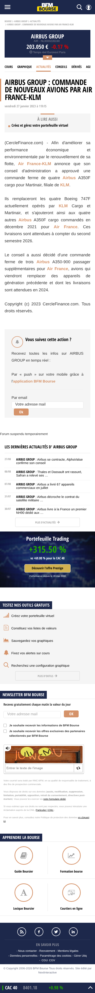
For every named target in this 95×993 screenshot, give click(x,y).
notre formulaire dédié (54, 799)
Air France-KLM (34, 163)
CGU (45, 960)
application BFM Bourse (34, 381)
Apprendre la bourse (21, 837)
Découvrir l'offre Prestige (47, 568)
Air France (65, 227)
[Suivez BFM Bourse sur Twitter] (56, 931)
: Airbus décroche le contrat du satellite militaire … (47, 498)
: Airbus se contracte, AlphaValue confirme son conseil (49, 461)
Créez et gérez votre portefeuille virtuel (40, 125)
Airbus (69, 177)
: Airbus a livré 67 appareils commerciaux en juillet (45, 486)
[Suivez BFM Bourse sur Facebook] (39, 931)
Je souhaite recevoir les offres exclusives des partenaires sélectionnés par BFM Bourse (47, 733)
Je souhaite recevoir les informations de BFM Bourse (44, 725)
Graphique (24, 67)
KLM (64, 185)
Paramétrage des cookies (55, 955)
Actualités (35, 21)
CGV (52, 960)
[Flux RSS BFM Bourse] (21, 931)
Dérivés (76, 67)
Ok (21, 412)
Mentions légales (68, 950)
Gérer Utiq (80, 955)
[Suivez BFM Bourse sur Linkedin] (73, 931)
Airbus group (20, 21)
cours (9, 67)
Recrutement (47, 950)
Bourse (8, 21)
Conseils (61, 67)
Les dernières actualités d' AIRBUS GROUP (41, 447)
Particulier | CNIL (44, 810)
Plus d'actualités (45, 522)
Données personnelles (23, 955)
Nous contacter (27, 950)
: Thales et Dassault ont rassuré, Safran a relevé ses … (49, 473)
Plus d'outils (46, 676)
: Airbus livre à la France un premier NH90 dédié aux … (51, 510)
